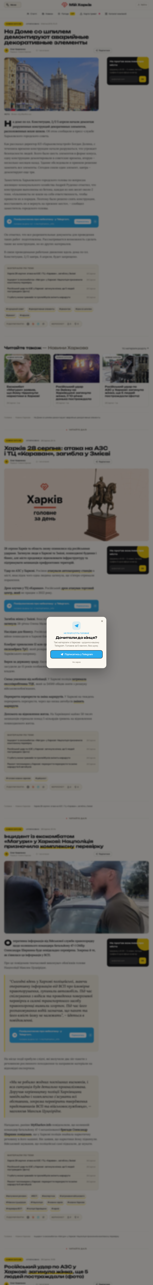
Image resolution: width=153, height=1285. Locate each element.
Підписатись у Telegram (79, 654)
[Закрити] (102, 621)
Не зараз (76, 662)
